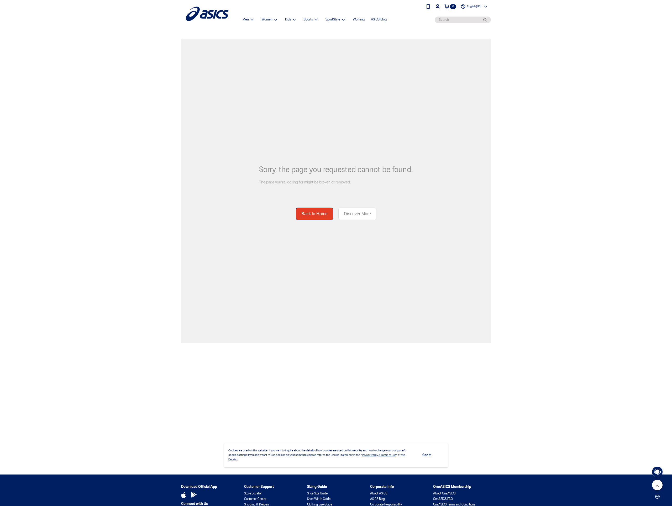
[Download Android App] (194, 495)
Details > (233, 459)
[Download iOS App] (183, 495)
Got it (426, 455)
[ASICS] (207, 13)
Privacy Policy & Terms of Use (379, 455)
